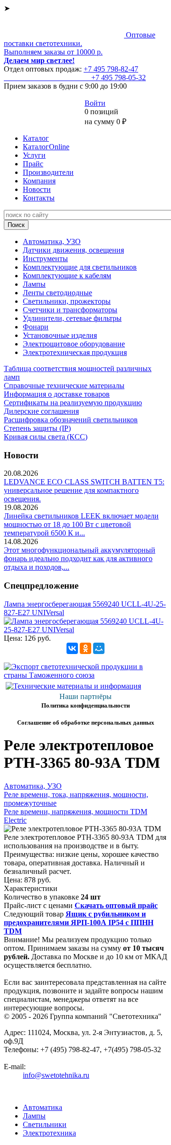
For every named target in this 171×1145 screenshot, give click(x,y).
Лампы (34, 284)
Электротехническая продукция (75, 352)
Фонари (35, 327)
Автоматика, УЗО (52, 241)
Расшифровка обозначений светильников (71, 420)
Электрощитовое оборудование (74, 344)
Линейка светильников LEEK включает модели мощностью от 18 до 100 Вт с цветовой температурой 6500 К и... (81, 524)
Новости (37, 189)
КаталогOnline (46, 147)
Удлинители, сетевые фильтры (72, 318)
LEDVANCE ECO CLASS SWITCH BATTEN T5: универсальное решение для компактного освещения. (84, 490)
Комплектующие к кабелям (67, 276)
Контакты (39, 198)
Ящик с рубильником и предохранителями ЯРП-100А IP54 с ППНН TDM (78, 922)
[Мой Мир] (98, 648)
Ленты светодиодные (57, 293)
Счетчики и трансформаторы (70, 310)
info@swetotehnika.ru (56, 1075)
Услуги (34, 155)
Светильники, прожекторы (67, 301)
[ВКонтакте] (72, 648)
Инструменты (45, 258)
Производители (48, 172)
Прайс (33, 164)
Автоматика (42, 1107)
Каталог (36, 138)
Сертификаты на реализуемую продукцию (73, 403)
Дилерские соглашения (41, 411)
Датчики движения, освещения (73, 250)
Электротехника (49, 1133)
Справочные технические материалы (64, 386)
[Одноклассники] (85, 648)
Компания (39, 181)
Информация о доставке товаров (57, 394)
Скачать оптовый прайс (116, 905)
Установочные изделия (60, 335)
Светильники (44, 1124)
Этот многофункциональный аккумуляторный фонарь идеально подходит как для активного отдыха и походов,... (79, 558)
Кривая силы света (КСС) (45, 437)
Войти (95, 103)
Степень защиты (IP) (37, 428)
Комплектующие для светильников (80, 267)
